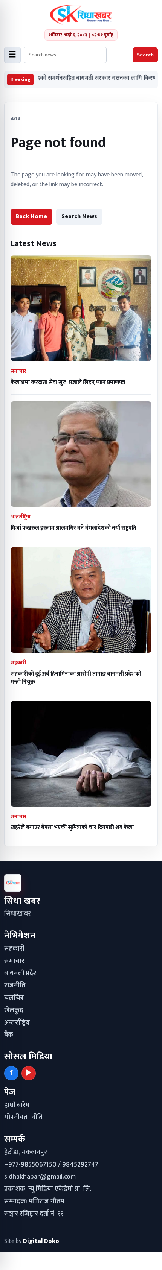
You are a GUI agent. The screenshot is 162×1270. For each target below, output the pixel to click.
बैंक (8, 1035)
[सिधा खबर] (81, 15)
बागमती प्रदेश (21, 973)
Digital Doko (41, 1241)
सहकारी (14, 948)
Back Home (31, 216)
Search (145, 54)
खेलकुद (13, 1010)
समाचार (14, 961)
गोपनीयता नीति (23, 1117)
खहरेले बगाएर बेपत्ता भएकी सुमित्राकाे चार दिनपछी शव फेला (72, 827)
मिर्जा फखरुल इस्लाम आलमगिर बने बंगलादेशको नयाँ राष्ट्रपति (73, 528)
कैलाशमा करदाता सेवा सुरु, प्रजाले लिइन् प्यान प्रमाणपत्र (68, 382)
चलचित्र (14, 998)
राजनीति (15, 985)
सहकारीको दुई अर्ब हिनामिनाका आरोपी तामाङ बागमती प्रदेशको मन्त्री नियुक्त (76, 678)
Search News (79, 216)
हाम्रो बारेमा (18, 1105)
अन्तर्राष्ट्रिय (17, 1022)
